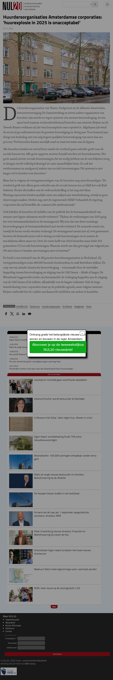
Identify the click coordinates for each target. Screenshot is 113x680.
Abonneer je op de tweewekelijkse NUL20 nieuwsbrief (58, 347)
